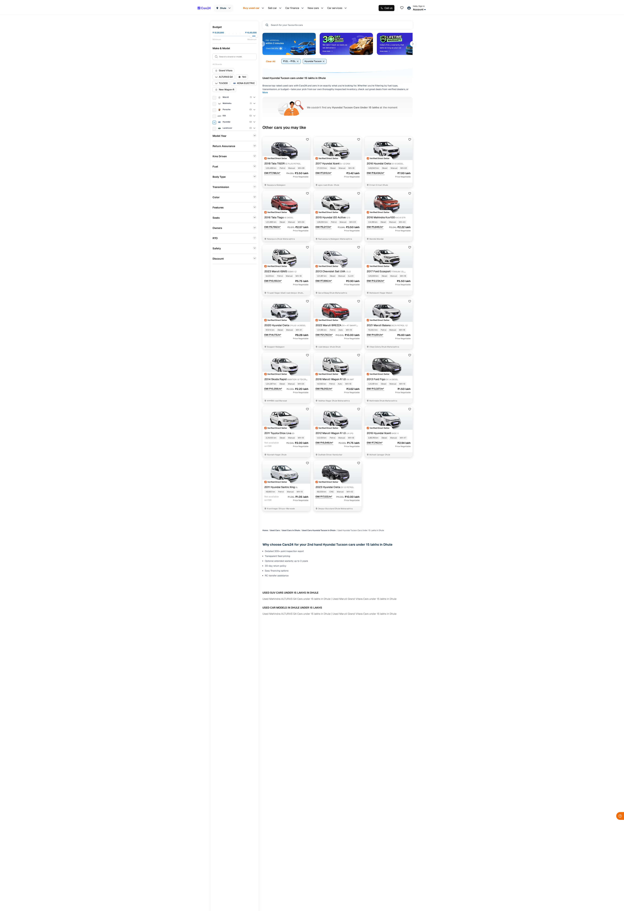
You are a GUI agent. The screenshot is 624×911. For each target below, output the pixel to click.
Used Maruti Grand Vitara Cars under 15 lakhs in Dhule (364, 599)
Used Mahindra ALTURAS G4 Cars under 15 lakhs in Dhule (296, 599)
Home (265, 530)
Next (413, 44)
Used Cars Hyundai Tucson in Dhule (319, 530)
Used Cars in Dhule (291, 530)
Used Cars (275, 530)
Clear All (270, 61)
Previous (262, 44)
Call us (388, 8)
